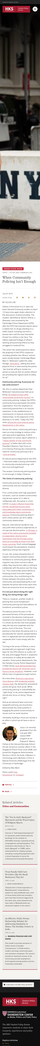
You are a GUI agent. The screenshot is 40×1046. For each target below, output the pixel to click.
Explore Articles (10, 1040)
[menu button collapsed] (35, 9)
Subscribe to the (19, 985)
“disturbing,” (14, 363)
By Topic (5, 1043)
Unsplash (20, 775)
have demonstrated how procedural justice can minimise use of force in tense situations (19, 668)
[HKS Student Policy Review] (16, 9)
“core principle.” (9, 454)
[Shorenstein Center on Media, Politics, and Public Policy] (20, 1014)
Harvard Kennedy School (10, 2)
